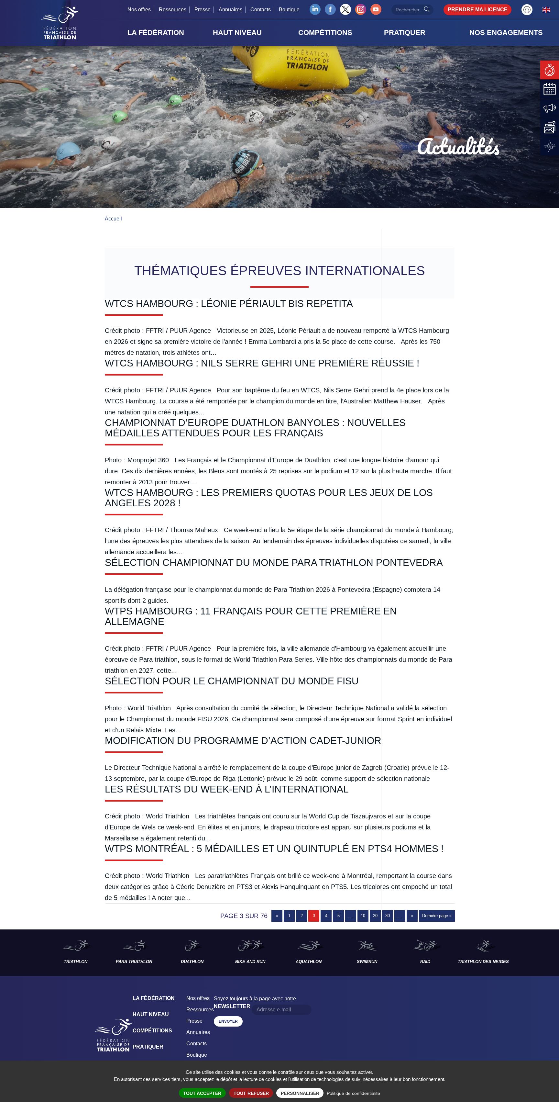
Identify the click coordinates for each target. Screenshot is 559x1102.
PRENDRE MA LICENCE (478, 9)
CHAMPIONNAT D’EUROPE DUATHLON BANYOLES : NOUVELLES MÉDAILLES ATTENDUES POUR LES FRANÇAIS (255, 427)
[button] (168, 32)
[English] (547, 9)
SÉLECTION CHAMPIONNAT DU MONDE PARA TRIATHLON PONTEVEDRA (274, 562)
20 (375, 915)
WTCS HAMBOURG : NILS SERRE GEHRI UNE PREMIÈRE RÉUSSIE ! (262, 363)
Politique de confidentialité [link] (353, 1093)
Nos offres (139, 9)
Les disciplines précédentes (23, 952)
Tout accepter (202, 1093)
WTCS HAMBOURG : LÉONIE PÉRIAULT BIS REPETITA (229, 303)
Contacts (260, 9)
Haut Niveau (151, 1014)
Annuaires (230, 9)
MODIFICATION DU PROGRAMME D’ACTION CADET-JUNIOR (243, 740)
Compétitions (152, 1030)
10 (363, 915)
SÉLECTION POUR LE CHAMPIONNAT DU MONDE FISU (232, 681)
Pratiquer (148, 1047)
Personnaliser (300, 1093)
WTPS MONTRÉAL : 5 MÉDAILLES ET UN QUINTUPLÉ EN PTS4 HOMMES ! (274, 848)
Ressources (172, 9)
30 (387, 915)
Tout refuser (251, 1093)
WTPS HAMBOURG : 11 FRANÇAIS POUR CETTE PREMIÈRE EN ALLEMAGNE (251, 616)
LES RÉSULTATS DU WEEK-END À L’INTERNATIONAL (227, 789)
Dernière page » (437, 915)
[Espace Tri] (526, 9)
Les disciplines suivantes (535, 952)
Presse (202, 9)
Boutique (289, 9)
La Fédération (154, 998)
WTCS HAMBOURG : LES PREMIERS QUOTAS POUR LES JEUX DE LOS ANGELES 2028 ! (269, 497)
